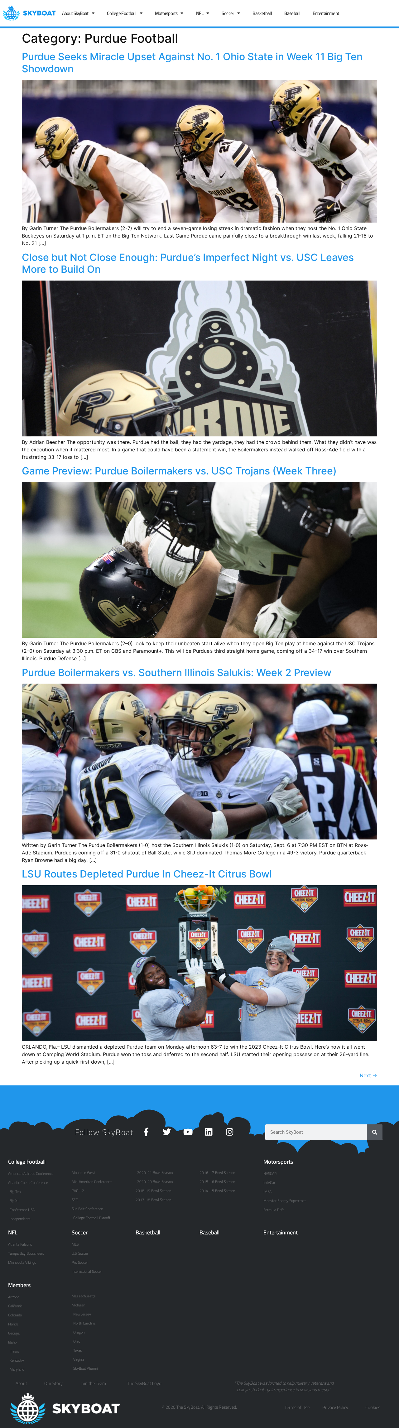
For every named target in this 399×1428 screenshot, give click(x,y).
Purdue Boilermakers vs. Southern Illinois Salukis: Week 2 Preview (176, 672)
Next (368, 1075)
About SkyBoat (75, 13)
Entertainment (326, 13)
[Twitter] (167, 1131)
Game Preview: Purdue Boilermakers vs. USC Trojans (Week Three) (179, 471)
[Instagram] (229, 1131)
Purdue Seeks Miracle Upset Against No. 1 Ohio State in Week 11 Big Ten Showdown (192, 62)
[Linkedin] (208, 1131)
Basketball (262, 13)
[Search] (374, 1132)
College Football (121, 13)
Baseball (292, 13)
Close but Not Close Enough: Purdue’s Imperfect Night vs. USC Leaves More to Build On (188, 263)
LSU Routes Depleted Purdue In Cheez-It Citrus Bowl (147, 874)
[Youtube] (188, 1131)
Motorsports (166, 13)
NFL (199, 13)
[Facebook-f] (146, 1131)
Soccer (228, 13)
